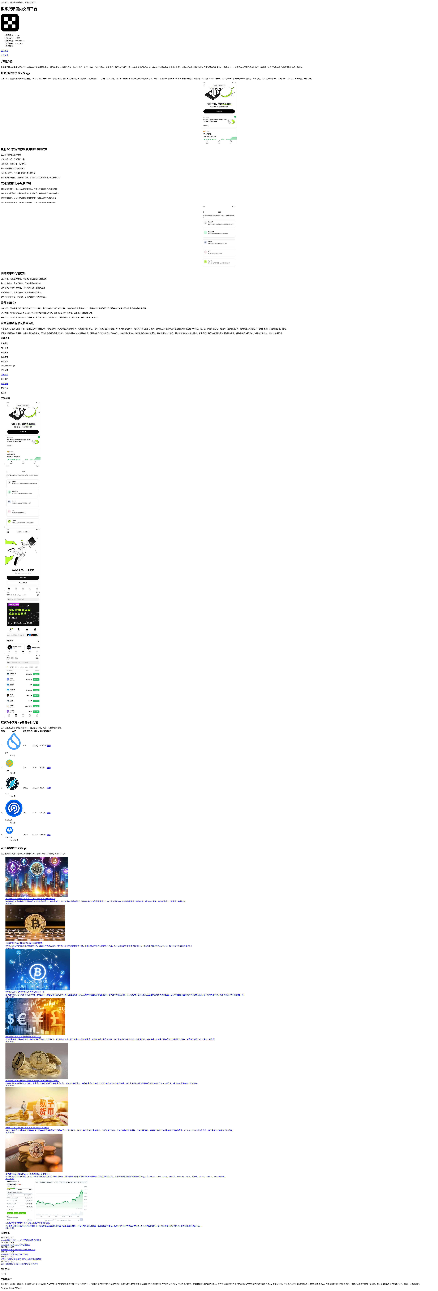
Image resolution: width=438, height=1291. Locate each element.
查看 (49, 746)
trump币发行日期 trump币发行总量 (14, 1254)
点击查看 (4, 375)
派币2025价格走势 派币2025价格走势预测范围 (19, 1264)
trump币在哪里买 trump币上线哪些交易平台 (18, 1250)
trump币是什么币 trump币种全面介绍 (15, 1245)
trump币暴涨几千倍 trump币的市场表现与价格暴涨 (21, 1240)
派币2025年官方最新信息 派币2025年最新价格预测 (21, 1259)
